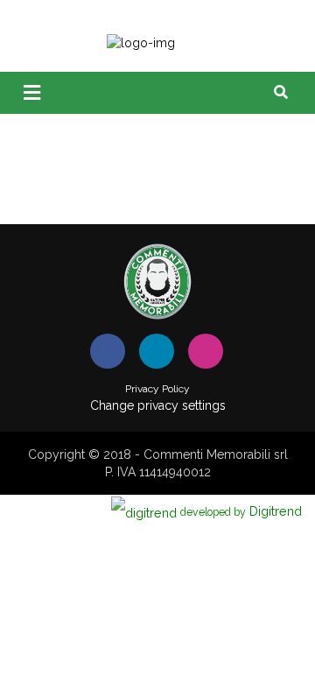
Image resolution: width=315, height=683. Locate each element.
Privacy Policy (157, 389)
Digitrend (241, 510)
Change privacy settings (158, 405)
